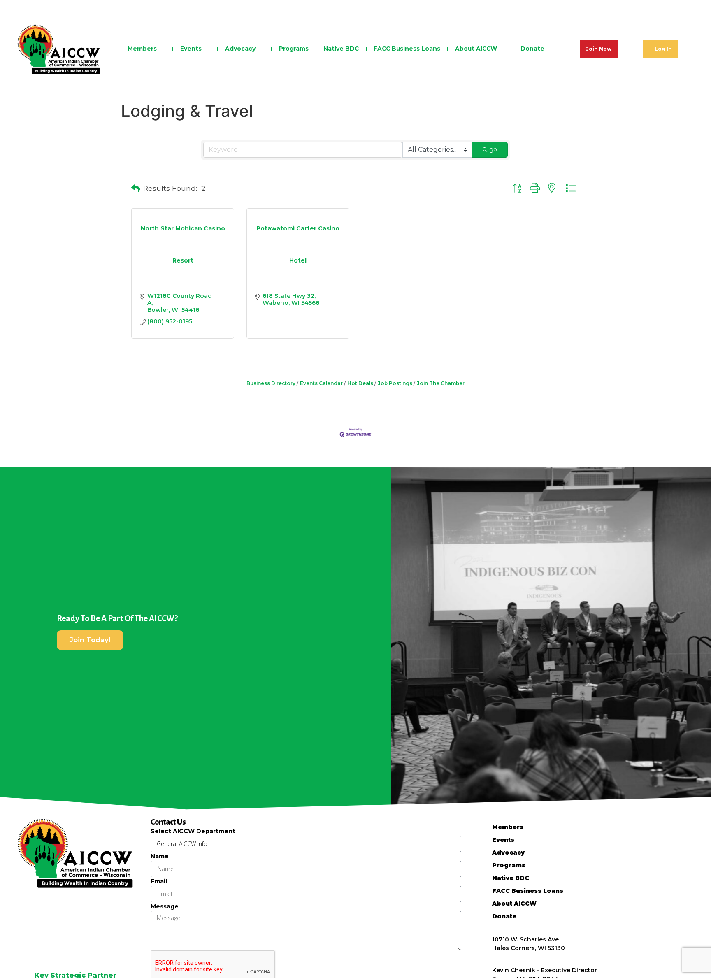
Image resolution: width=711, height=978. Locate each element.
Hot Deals (360, 383)
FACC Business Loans (407, 48)
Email (159, 881)
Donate (532, 48)
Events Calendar (321, 383)
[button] (135, 188)
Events (191, 48)
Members (142, 48)
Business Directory (270, 383)
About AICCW (476, 48)
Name (160, 856)
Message (165, 906)
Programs (294, 48)
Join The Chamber (441, 383)
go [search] (493, 149)
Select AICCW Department (193, 831)
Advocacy (240, 48)
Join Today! (90, 640)
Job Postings (395, 383)
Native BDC (341, 48)
